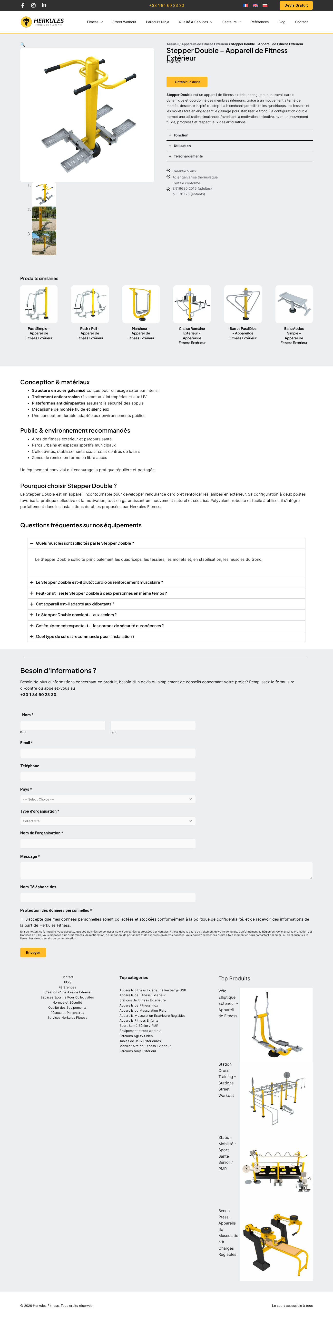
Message (30, 856)
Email (26, 742)
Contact (67, 977)
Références (67, 987)
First (23, 732)
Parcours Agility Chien (136, 1036)
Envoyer (33, 952)
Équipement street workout (140, 1031)
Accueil (172, 44)
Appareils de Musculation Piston (143, 1010)
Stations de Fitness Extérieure (142, 1000)
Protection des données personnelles (56, 910)
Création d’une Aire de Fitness (67, 992)
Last (113, 732)
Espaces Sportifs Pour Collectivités (67, 997)
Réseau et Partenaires (67, 1013)
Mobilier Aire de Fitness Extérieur (145, 1046)
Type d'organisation (39, 811)
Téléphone (29, 766)
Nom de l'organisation (41, 833)
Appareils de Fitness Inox (138, 1005)
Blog (67, 982)
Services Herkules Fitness (67, 1017)
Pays (26, 789)
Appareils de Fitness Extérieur (204, 44)
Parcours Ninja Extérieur (137, 1051)
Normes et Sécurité (67, 1002)
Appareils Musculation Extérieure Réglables (152, 1016)
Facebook (22, 5)
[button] (100, 22)
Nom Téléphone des (38, 887)
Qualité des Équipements (67, 1007)
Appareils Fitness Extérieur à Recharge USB (152, 990)
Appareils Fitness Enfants (138, 1020)
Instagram (33, 5)
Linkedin (44, 5)
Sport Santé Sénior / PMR (138, 1026)
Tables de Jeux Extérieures (140, 1041)
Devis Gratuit (296, 5)
